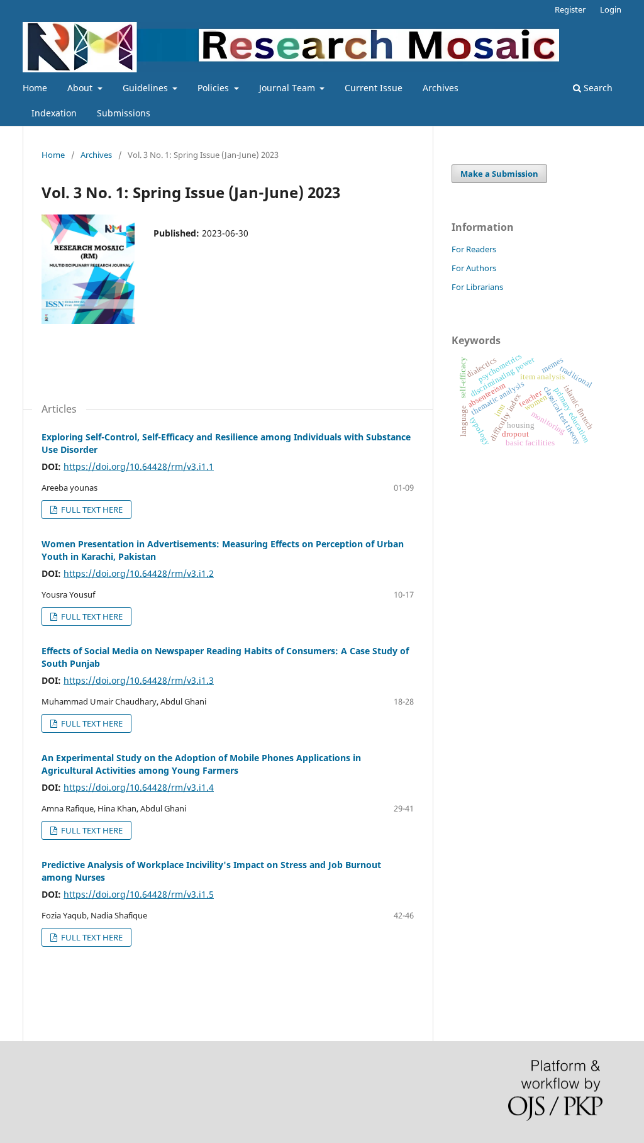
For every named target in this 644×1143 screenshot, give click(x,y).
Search (597, 88)
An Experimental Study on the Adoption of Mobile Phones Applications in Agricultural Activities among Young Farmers (201, 764)
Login (610, 9)
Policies (214, 88)
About (81, 88)
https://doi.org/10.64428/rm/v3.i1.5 (139, 894)
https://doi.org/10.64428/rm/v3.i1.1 (139, 466)
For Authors (474, 268)
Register (570, 9)
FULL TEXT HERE (91, 509)
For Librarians (477, 287)
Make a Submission (499, 173)
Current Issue (373, 88)
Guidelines (146, 88)
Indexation (54, 113)
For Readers (474, 249)
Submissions (123, 113)
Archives (440, 88)
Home (35, 88)
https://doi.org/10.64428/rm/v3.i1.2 (139, 573)
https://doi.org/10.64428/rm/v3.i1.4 (139, 787)
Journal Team (288, 88)
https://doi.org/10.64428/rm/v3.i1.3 (139, 680)
